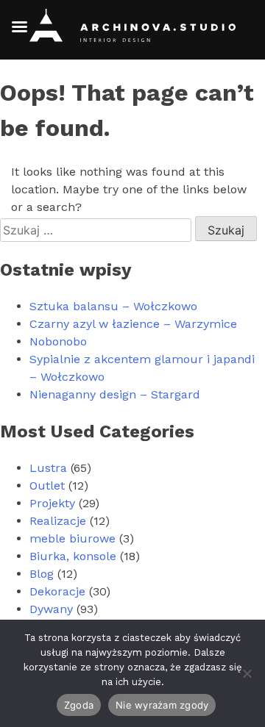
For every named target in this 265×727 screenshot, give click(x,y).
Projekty (52, 503)
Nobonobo (58, 341)
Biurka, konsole (72, 556)
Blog (41, 574)
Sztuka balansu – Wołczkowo (113, 306)
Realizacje (57, 521)
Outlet (47, 486)
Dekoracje (57, 591)
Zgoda (78, 705)
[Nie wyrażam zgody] (246, 673)
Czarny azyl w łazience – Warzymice (133, 324)
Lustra (48, 468)
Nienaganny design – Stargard (114, 394)
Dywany (51, 609)
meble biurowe (72, 538)
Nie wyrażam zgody (162, 705)
